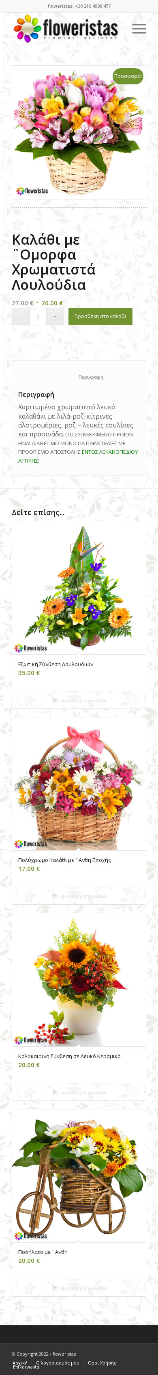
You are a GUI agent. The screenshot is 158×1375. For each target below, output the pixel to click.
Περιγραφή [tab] (83, 377)
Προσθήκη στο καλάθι (100, 316)
